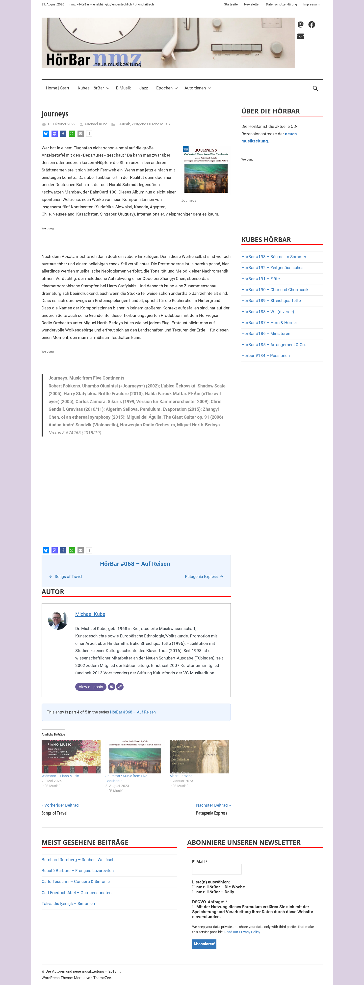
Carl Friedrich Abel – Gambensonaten (76, 892)
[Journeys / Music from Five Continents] (135, 757)
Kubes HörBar (91, 87)
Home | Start (57, 87)
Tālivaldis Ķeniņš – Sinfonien (68, 903)
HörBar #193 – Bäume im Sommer (273, 256)
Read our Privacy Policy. (242, 932)
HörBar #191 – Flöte (260, 278)
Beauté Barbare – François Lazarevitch (78, 870)
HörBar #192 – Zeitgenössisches (272, 267)
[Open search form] (315, 88)
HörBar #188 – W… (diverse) (267, 311)
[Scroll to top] (354, 975)
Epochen (164, 87)
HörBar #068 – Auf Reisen (133, 712)
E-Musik (123, 87)
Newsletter (252, 4)
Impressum (311, 4)
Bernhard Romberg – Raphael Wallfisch (78, 859)
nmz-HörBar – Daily (214, 891)
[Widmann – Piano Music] (71, 757)
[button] (46, 134)
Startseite (231, 4)
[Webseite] (120, 686)
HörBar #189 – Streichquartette (271, 300)
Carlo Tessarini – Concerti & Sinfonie (76, 881)
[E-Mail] (111, 686)
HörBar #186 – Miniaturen (265, 333)
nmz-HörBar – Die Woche (220, 886)
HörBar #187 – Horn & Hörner (269, 322)
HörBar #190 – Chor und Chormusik (275, 289)
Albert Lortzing (181, 776)
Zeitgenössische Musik (151, 124)
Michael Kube (96, 124)
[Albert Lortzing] (199, 757)
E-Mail (200, 861)
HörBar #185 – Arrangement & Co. (273, 344)
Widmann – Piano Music (60, 776)
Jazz (143, 87)
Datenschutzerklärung (281, 4)
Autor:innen (195, 87)
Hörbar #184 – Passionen (265, 355)
